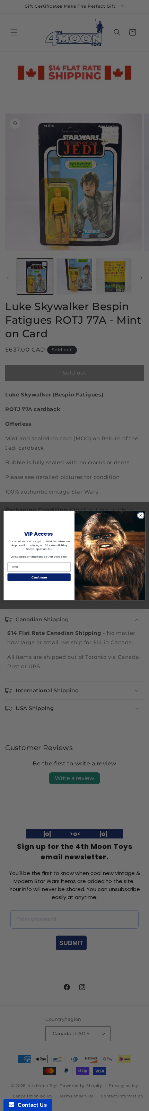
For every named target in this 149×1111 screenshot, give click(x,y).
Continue (39, 577)
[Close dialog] (141, 515)
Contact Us (30, 1105)
